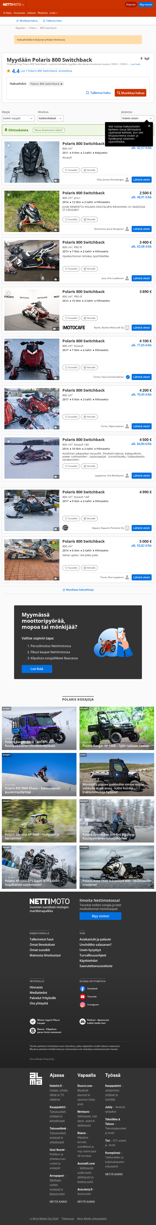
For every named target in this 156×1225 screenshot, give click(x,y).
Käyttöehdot (89, 961)
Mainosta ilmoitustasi (45, 955)
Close (149, 126)
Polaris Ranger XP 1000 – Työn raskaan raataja (117, 728)
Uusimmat (19, 12)
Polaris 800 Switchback (78, 162)
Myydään (20, 28)
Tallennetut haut (41, 939)
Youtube (92, 996)
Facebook (92, 988)
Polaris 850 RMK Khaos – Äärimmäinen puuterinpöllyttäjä (39, 774)
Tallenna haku (54, 20)
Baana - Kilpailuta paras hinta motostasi (49, 1031)
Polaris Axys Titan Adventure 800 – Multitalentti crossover (117, 867)
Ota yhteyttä (39, 1003)
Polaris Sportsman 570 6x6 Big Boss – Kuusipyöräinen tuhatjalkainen (117, 821)
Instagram (93, 1004)
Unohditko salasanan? (95, 945)
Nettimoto (12, 4)
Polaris (32, 28)
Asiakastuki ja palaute (95, 939)
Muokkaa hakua (29, 20)
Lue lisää (37, 669)
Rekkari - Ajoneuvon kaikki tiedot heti (98, 1022)
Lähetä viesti (141, 179)
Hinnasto (36, 987)
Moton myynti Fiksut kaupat (48, 1022)
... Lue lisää (134, 64)
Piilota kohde (8, 145)
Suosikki (72, 170)
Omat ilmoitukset (42, 945)
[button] (18, 115)
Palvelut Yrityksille (43, 998)
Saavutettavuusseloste (96, 966)
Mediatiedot (38, 993)
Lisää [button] (52, 12)
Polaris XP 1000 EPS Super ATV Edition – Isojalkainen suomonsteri (39, 867)
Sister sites (23, 4)
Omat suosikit (40, 950)
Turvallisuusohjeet (93, 955)
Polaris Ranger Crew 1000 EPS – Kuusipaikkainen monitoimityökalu (39, 728)
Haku (9, 12)
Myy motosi (146, 4)
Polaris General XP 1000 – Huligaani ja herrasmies (39, 821)
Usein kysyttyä (90, 950)
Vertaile (91, 170)
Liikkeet (31, 12)
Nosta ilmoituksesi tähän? (49, 130)
